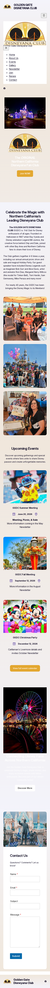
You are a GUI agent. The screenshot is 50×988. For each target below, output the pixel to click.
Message (15, 914)
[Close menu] (6, 48)
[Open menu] (44, 15)
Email (13, 887)
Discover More (25, 788)
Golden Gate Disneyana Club (25, 6)
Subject (14, 901)
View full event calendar (25, 668)
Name (14, 874)
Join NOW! (25, 173)
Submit (16, 956)
